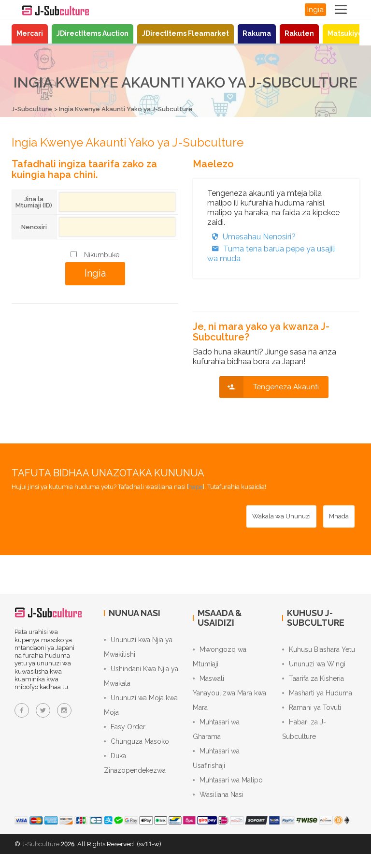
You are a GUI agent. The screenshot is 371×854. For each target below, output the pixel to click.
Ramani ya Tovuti (315, 707)
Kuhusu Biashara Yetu (322, 649)
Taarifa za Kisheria (316, 678)
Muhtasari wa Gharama (216, 729)
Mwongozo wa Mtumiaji (219, 657)
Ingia (315, 9)
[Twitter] (43, 710)
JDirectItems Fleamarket (185, 33)
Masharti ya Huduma (320, 693)
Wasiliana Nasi (221, 794)
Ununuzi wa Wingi (317, 664)
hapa (195, 486)
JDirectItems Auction (92, 33)
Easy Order (128, 727)
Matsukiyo (345, 33)
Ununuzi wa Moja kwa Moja (141, 705)
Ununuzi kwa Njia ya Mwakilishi (138, 647)
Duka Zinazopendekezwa (135, 763)
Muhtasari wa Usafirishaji (216, 758)
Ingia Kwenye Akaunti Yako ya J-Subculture (126, 109)
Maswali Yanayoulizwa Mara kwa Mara (229, 693)
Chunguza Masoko (140, 741)
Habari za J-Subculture (304, 729)
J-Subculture (32, 109)
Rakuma (257, 33)
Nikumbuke (101, 255)
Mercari (29, 33)
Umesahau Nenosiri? (259, 236)
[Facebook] (21, 710)
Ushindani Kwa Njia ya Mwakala (141, 676)
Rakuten (299, 33)
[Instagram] (64, 710)
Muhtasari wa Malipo (231, 780)
